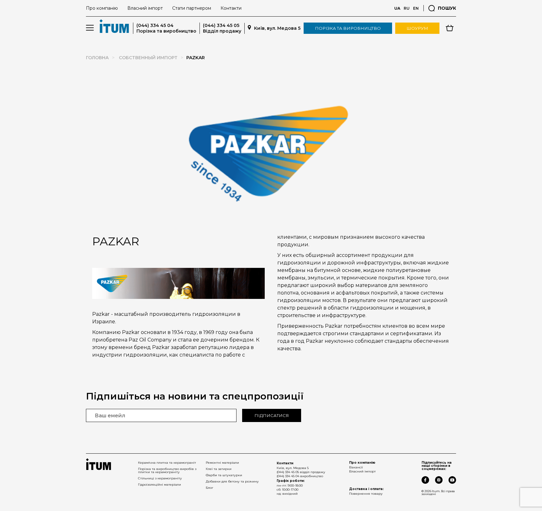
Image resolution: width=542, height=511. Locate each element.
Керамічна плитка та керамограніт (167, 463)
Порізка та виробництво (348, 28)
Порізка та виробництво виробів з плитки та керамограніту (167, 470)
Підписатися (271, 415)
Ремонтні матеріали (222, 463)
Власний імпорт (145, 8)
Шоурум (417, 28)
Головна (97, 57)
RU (407, 8)
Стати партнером (191, 8)
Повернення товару (366, 494)
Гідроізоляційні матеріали (159, 484)
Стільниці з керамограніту (160, 478)
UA (397, 8)
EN (416, 8)
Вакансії (356, 467)
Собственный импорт (148, 57)
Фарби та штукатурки (224, 475)
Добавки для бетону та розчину (232, 481)
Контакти (231, 8)
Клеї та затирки (218, 469)
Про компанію (102, 8)
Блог (209, 488)
